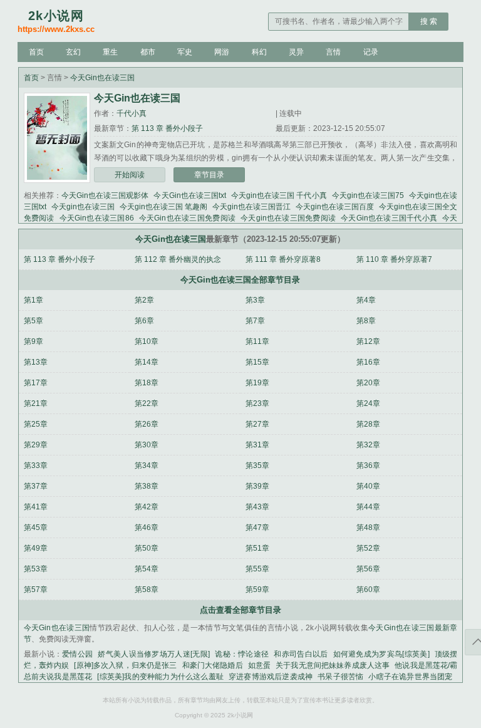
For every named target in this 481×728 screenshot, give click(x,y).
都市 (147, 52)
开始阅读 (130, 174)
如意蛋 (259, 665)
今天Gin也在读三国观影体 (105, 195)
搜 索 (428, 21)
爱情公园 (77, 654)
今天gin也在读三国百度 (335, 206)
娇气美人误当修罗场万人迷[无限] (154, 654)
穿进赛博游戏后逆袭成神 (271, 676)
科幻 (259, 52)
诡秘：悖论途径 (242, 654)
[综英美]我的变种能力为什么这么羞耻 (160, 676)
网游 (221, 52)
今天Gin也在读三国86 (96, 218)
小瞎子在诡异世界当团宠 (410, 676)
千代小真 (131, 113)
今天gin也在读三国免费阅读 (288, 218)
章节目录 (209, 174)
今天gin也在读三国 (83, 206)
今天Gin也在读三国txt (189, 195)
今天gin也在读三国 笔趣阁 (163, 206)
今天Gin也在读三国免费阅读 (187, 218)
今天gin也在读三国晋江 (251, 206)
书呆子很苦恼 (340, 676)
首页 (36, 52)
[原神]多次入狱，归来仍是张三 (125, 665)
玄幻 (73, 52)
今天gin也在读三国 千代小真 (279, 195)
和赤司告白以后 (301, 654)
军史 (184, 52)
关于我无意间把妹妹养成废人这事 (333, 665)
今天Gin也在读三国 (102, 77)
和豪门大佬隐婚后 (212, 665)
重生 (110, 52)
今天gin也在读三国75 (368, 195)
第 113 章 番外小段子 (167, 128)
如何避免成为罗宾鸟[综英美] (381, 654)
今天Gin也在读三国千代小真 (389, 218)
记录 (370, 52)
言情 (333, 52)
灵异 (296, 52)
